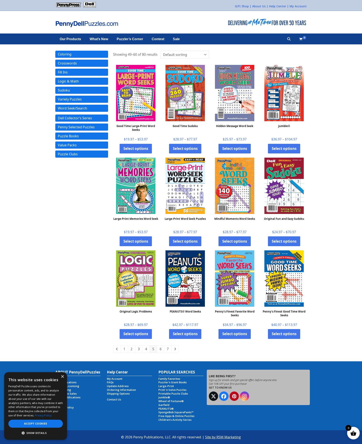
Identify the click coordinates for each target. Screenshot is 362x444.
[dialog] (35, 406)
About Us (259, 6)
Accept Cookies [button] (35, 423)
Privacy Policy (43, 415)
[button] (289, 39)
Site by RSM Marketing (223, 437)
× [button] (62, 376)
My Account (298, 6)
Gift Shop (242, 6)
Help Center (277, 6)
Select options (135, 148)
